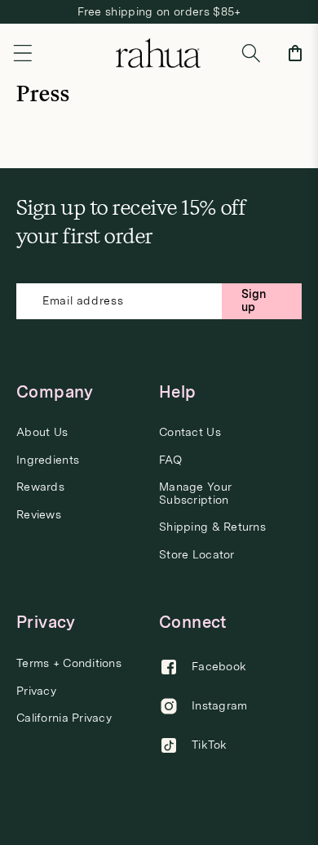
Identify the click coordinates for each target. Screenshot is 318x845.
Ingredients (47, 460)
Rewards (40, 487)
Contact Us (190, 432)
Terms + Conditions (68, 663)
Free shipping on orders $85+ (159, 11)
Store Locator (197, 555)
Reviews (38, 515)
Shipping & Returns (212, 527)
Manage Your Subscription (195, 493)
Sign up (254, 300)
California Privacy (64, 718)
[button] (23, 53)
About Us (42, 432)
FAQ (170, 460)
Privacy (36, 691)
